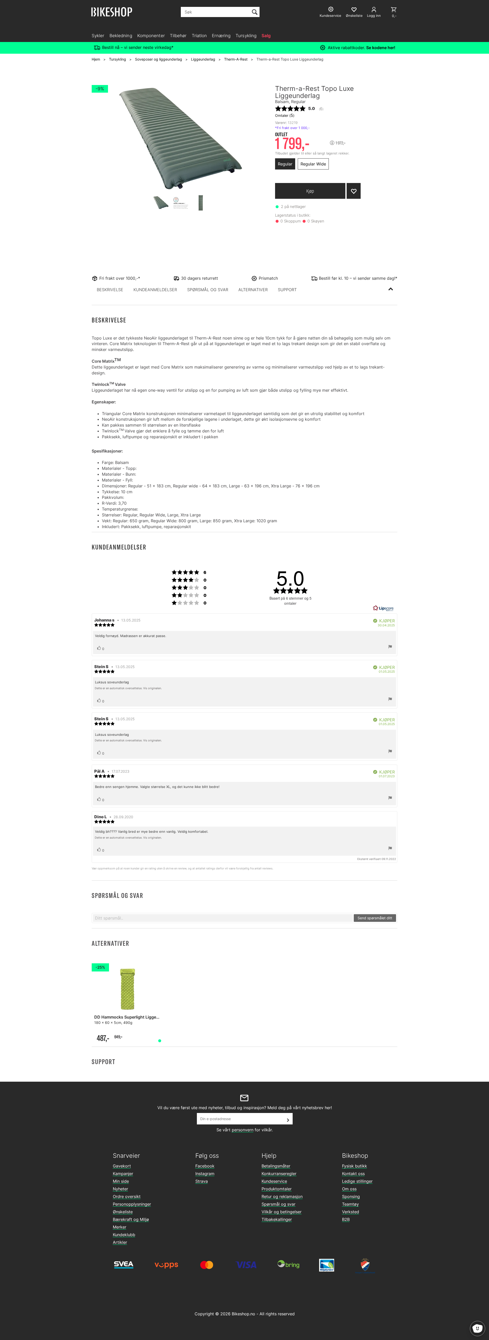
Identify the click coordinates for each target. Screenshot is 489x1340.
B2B (346, 1219)
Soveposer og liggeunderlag (158, 59)
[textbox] (223, 918)
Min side (121, 1181)
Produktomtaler (277, 1188)
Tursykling (246, 35)
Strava (201, 1181)
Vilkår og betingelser (282, 1211)
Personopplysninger (132, 1204)
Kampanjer (123, 1173)
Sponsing (351, 1196)
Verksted (350, 1211)
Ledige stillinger (357, 1181)
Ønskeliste (123, 1211)
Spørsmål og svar (278, 1204)
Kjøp (310, 191)
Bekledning (121, 35)
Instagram (204, 1173)
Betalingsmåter (276, 1165)
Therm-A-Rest (236, 59)
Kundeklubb (124, 1234)
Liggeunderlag (203, 59)
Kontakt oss (353, 1173)
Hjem (96, 59)
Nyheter (120, 1188)
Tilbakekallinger (277, 1219)
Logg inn (374, 15)
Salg (266, 35)
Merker (119, 1227)
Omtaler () (284, 115)
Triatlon (199, 35)
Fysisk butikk (354, 1165)
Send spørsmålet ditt (375, 918)
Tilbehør (178, 35)
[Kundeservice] (331, 10)
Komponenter (151, 35)
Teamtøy (350, 1204)
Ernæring (221, 35)
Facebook (204, 1165)
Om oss (349, 1188)
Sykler (98, 35)
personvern (242, 1129)
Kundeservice (274, 1181)
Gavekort (122, 1165)
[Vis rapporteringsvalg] (390, 647)
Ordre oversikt (127, 1196)
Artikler (120, 1242)
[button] (110, 289)
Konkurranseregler (279, 1173)
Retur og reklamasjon (282, 1196)
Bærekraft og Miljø (131, 1219)
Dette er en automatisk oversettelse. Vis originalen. (128, 688)
